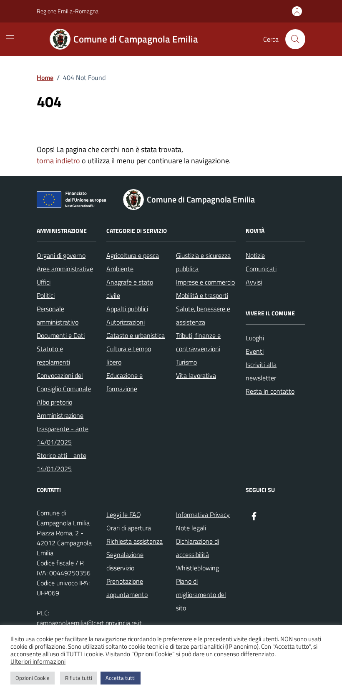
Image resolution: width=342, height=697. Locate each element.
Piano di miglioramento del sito (201, 594)
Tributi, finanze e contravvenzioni (198, 342)
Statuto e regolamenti (53, 355)
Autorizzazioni (125, 322)
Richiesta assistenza (134, 541)
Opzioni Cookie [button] (32, 678)
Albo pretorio (54, 402)
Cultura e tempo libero (128, 355)
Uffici (43, 282)
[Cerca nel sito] (295, 39)
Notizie (255, 255)
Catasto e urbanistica (135, 335)
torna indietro (58, 160)
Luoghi (255, 338)
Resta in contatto (270, 391)
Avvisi (254, 282)
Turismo (186, 362)
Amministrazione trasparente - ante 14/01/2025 (62, 428)
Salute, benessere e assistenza (203, 315)
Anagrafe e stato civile (129, 288)
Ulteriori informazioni (37, 661)
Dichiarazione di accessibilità (197, 548)
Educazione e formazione (124, 382)
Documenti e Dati (61, 335)
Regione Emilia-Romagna (67, 11)
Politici (46, 295)
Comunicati (261, 269)
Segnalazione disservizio (124, 561)
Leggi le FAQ (123, 515)
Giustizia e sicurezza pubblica (203, 262)
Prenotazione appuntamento (127, 588)
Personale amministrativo (57, 315)
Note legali (191, 528)
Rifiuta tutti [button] (78, 678)
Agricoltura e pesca (132, 255)
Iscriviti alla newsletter (261, 371)
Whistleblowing (197, 568)
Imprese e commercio (205, 282)
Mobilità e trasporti (202, 295)
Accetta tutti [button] (121, 678)
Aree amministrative (65, 269)
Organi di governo (61, 255)
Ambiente (119, 269)
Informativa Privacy (203, 515)
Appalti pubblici (127, 309)
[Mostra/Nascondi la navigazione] (10, 38)
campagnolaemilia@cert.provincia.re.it (89, 623)
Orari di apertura (128, 528)
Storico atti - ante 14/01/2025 (61, 462)
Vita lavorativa (196, 375)
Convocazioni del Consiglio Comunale (64, 382)
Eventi (255, 351)
